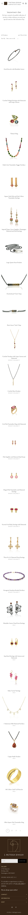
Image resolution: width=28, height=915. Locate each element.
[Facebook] (16, 907)
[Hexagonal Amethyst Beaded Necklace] (14, 576)
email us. (3, 886)
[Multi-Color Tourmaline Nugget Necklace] (14, 150)
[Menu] (2, 3)
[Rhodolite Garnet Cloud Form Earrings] (14, 609)
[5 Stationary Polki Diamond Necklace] (14, 709)
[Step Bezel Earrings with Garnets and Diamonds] (14, 642)
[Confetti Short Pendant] (14, 377)
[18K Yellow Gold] (14, 775)
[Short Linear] (14, 311)
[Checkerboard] (14, 279)
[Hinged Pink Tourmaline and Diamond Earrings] (14, 475)
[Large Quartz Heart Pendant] (14, 248)
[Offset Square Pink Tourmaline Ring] (14, 808)
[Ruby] (14, 676)
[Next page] (20, 830)
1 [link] (7, 830)
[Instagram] (12, 907)
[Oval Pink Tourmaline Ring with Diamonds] (14, 410)
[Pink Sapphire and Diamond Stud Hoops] (14, 442)
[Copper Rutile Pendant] (14, 742)
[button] (23, 3)
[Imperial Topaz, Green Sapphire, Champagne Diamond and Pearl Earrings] (14, 215)
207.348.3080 (19, 883)
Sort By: (3, 38)
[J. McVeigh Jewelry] (12, 3)
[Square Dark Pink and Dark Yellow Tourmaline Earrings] (14, 182)
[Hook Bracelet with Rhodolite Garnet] (14, 55)
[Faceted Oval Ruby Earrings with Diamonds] (14, 510)
